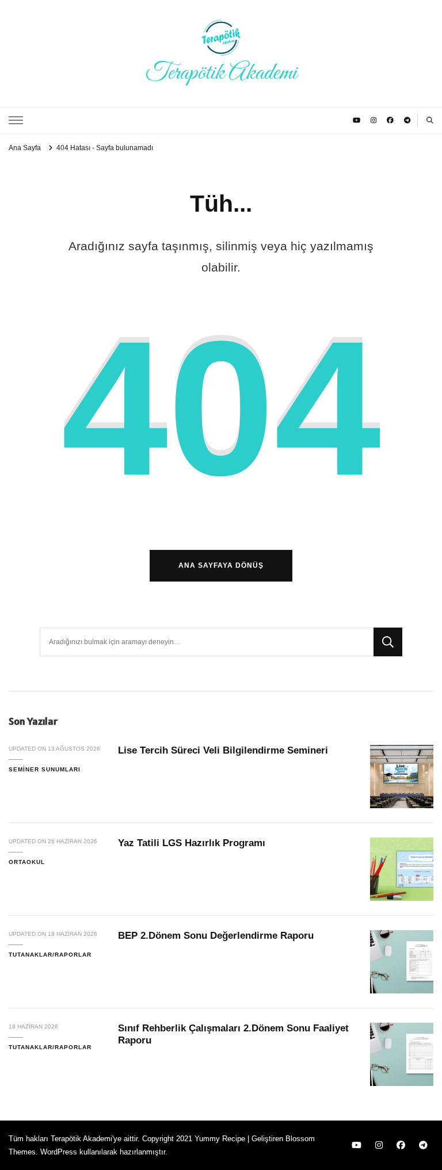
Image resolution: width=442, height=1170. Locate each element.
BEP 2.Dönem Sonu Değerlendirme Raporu (216, 935)
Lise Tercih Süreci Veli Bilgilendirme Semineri (223, 750)
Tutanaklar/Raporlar (50, 954)
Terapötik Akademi (221, 73)
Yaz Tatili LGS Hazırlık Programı (191, 843)
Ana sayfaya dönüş (221, 565)
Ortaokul (27, 862)
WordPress (58, 1152)
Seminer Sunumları (45, 769)
